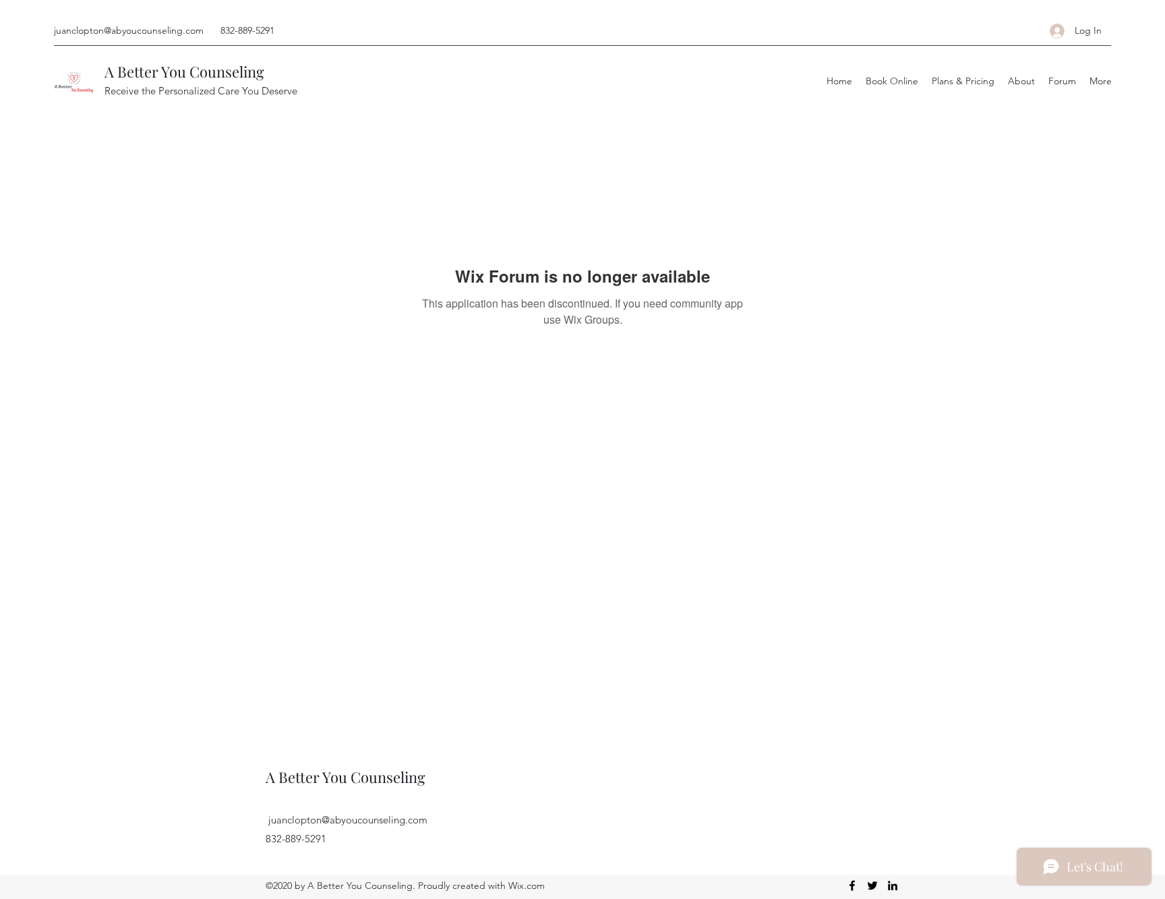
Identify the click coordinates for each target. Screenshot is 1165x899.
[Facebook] (852, 885)
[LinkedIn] (892, 885)
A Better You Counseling (184, 71)
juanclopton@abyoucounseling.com (129, 30)
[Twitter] (872, 885)
